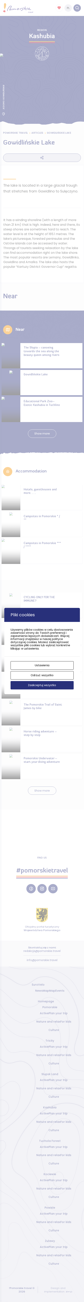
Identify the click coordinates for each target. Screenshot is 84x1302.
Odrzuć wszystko (42, 675)
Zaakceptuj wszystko (42, 685)
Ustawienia (42, 665)
